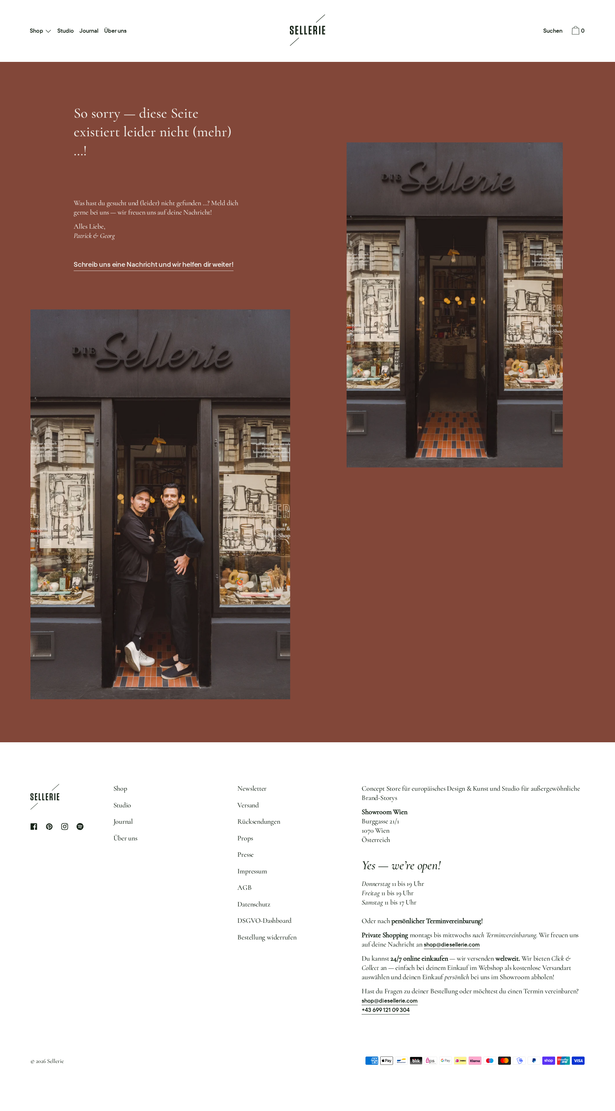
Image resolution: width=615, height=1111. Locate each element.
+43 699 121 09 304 (386, 1010)
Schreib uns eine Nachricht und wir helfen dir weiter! (153, 264)
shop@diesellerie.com (452, 944)
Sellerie (55, 1061)
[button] (553, 31)
